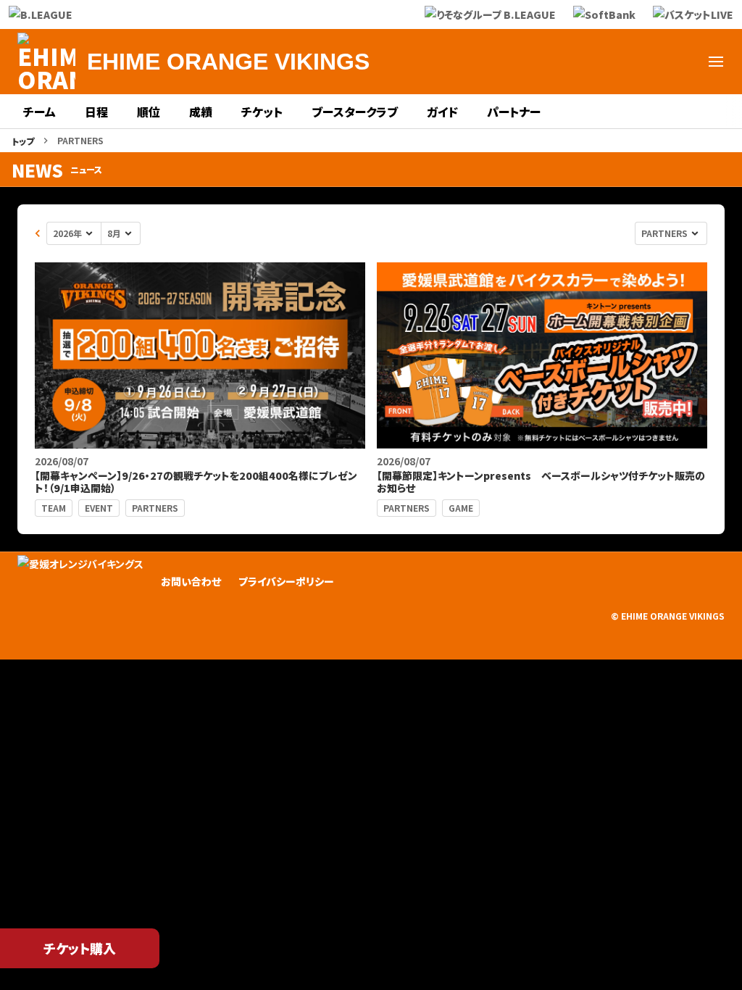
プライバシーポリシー (286, 581)
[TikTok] (681, 61)
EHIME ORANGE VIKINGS (228, 62)
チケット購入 (79, 948)
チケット (262, 111)
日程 (96, 111)
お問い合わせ (191, 581)
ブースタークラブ (355, 111)
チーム (39, 111)
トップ (23, 141)
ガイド (442, 111)
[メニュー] (716, 61)
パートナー (514, 111)
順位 (148, 111)
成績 (200, 111)
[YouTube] (646, 61)
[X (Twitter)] (542, 61)
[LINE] (611, 61)
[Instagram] (576, 61)
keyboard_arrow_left (37, 233)
